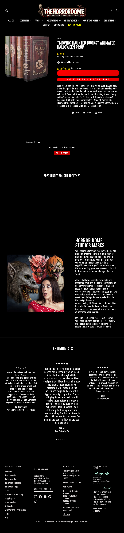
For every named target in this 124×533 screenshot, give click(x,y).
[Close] (89, 239)
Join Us (93, 285)
